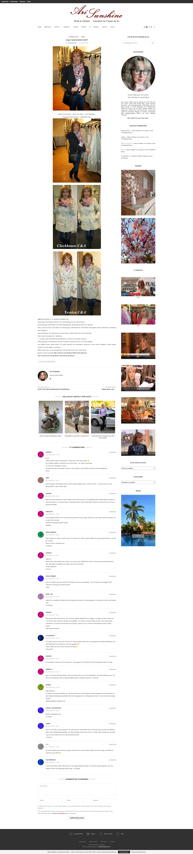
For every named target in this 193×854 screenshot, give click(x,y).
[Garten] (138, 240)
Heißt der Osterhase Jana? (51, 436)
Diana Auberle (51, 532)
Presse (83, 27)
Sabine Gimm (125, 130)
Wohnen (66, 27)
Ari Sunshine (72, 43)
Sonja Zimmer (51, 576)
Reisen (96, 27)
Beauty (105, 27)
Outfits (56, 27)
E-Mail (28, 1)
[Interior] (138, 192)
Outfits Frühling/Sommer (47, 361)
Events (75, 27)
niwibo (123, 137)
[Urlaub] (138, 520)
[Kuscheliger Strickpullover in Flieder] (103, 417)
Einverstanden (124, 852)
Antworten (112, 452)
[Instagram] (144, 27)
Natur (112, 27)
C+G (47, 744)
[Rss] (151, 27)
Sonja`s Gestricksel (53, 708)
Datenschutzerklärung (60, 813)
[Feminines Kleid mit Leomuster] (77, 417)
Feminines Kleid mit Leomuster (77, 436)
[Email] (146, 27)
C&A (39, 319)
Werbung (22, 1)
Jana (47, 478)
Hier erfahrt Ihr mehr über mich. (138, 118)
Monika (48, 685)
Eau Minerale (51, 760)
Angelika (49, 511)
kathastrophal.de (104, 846)
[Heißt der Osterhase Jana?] (51, 417)
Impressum (5, 1)
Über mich (47, 27)
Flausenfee (50, 635)
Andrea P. (49, 669)
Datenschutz (14, 1)
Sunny (48, 723)
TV (90, 27)
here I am (49, 594)
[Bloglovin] (149, 27)
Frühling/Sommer (74, 37)
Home (39, 27)
